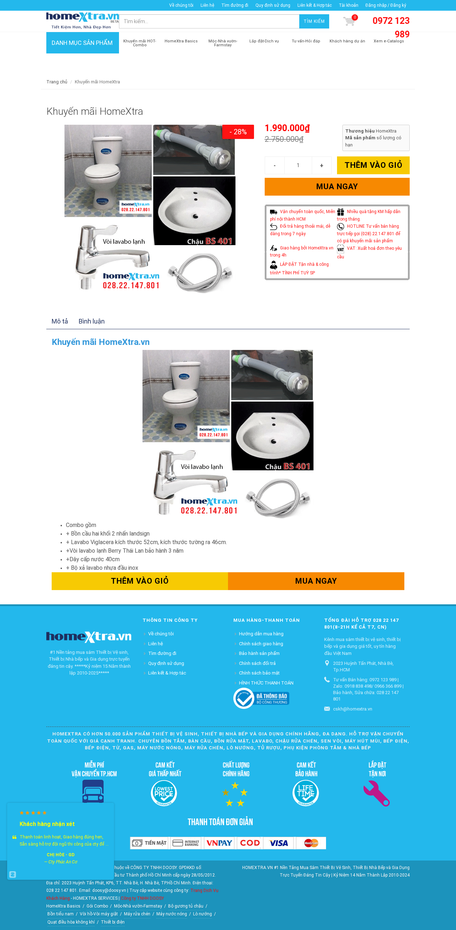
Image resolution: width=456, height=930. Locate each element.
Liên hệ (207, 5)
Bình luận (92, 321)
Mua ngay (337, 186)
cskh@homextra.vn (352, 709)
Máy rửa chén (137, 913)
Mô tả (60, 321)
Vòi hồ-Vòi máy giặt (99, 913)
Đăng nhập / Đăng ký (386, 5)
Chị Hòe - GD (60, 854)
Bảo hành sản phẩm (259, 653)
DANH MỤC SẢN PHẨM (82, 42)
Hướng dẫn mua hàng (261, 633)
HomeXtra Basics (63, 906)
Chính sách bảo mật (259, 673)
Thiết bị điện (113, 922)
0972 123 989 (391, 28)
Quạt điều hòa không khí (71, 922)
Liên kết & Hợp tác (314, 5)
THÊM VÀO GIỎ (373, 165)
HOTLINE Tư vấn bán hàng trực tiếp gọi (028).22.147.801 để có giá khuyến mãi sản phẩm (368, 233)
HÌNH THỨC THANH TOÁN (266, 683)
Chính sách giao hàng (261, 643)
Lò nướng (202, 913)
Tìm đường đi (234, 5)
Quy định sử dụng (272, 5)
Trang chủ (56, 81)
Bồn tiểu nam (60, 913)
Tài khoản (348, 5)
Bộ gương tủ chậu (185, 906)
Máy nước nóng (171, 913)
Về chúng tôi (181, 5)
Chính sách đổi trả (257, 663)
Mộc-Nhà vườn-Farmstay (138, 906)
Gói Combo (97, 906)
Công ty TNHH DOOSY (142, 898)
